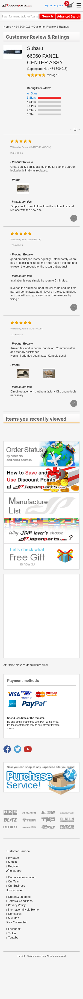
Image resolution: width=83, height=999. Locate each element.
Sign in (48, 5)
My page (13, 857)
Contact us (14, 913)
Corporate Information (22, 877)
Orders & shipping (19, 896)
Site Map (13, 918)
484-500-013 (22, 26)
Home (7, 26)
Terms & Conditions (20, 901)
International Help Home (23, 909)
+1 (74, 218)
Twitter (12, 933)
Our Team (14, 881)
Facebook (14, 929)
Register (58, 5)
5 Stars (31, 97)
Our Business (16, 885)
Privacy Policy (17, 905)
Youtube (13, 937)
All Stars (32, 93)
